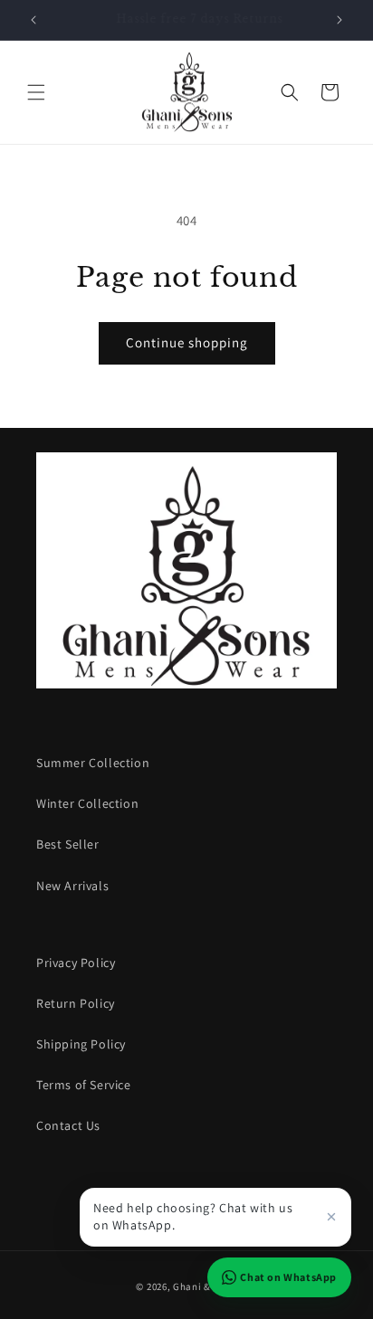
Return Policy (75, 1003)
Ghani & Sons (204, 1286)
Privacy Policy (75, 962)
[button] (36, 92)
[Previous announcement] (33, 20)
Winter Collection (87, 803)
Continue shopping (187, 342)
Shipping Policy (81, 1044)
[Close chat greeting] (331, 1217)
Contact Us (68, 1125)
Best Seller (68, 844)
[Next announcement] (339, 20)
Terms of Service (83, 1085)
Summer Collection (92, 762)
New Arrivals (72, 886)
